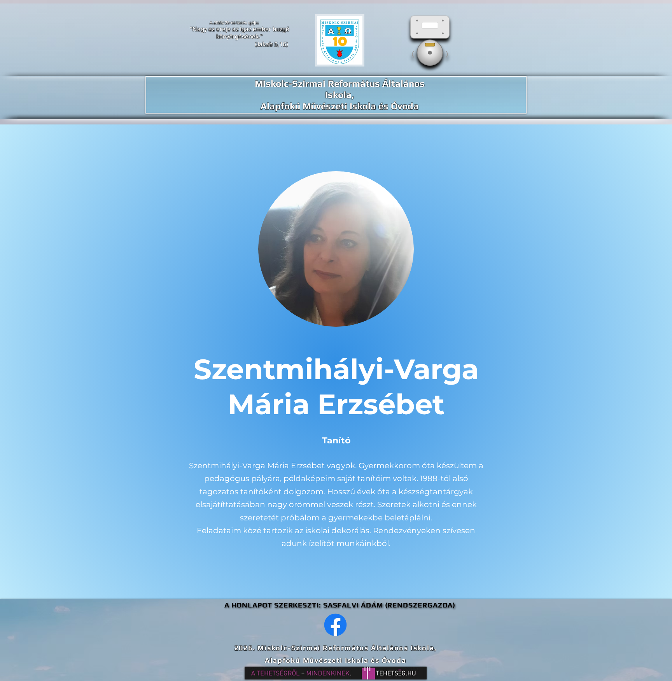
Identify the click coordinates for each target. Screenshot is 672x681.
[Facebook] (335, 625)
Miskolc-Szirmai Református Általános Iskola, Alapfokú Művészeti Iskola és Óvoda (340, 94)
